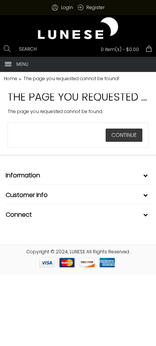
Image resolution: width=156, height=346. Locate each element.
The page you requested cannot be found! (71, 79)
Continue (124, 135)
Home (10, 79)
